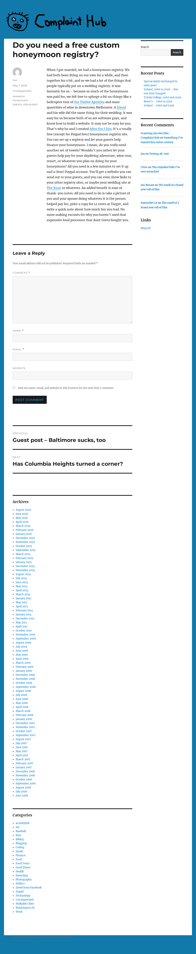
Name (18, 330)
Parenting (22, 875)
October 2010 (24, 630)
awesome (19, 96)
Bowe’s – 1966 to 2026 (158, 101)
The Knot (54, 188)
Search (145, 47)
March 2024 (23, 594)
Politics (20, 883)
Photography (24, 879)
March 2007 (23, 759)
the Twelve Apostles (89, 102)
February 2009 (24, 666)
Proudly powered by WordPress (53, 937)
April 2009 (22, 658)
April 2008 (22, 707)
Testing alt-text (159, 153)
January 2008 (24, 719)
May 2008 (22, 703)
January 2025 (24, 562)
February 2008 (24, 715)
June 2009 (22, 650)
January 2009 (24, 670)
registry (17, 104)
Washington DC (25, 907)
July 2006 (21, 791)
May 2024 (22, 586)
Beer (18, 835)
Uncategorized (22, 90)
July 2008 (21, 695)
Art (18, 827)
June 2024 (22, 582)
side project (30, 104)
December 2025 (25, 538)
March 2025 (23, 554)
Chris (144, 167)
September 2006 (26, 783)
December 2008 (25, 675)
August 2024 (23, 574)
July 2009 (21, 646)
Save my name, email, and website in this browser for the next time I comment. (66, 388)
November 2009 (25, 634)
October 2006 (24, 779)
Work (19, 911)
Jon (15, 80)
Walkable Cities (25, 903)
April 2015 (22, 606)
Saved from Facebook (29, 887)
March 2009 (23, 662)
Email (18, 349)
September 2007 (26, 735)
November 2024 (25, 570)
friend (121, 107)
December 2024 (25, 566)
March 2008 (23, 711)
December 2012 (25, 618)
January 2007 (24, 767)
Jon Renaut (147, 185)
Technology (23, 895)
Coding (20, 847)
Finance (20, 855)
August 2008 (23, 691)
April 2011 (22, 626)
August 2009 (23, 642)
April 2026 (22, 522)
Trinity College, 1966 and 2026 (162, 97)
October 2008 (24, 683)
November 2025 (25, 542)
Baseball (21, 831)
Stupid (20, 891)
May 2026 (22, 518)
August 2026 (23, 509)
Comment (21, 272)
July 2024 (21, 578)
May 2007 (22, 751)
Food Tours (23, 863)
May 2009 (22, 654)
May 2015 (21, 602)
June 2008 (22, 699)
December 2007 (25, 723)
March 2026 (23, 526)
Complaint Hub (22, 937)
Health (20, 871)
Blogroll (145, 228)
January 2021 (23, 598)
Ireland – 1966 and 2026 (159, 105)
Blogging (21, 843)
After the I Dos (101, 129)
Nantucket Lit (149, 202)
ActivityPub (22, 823)
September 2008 (26, 687)
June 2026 (22, 514)
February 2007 (24, 763)
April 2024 (22, 590)
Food (19, 859)
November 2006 (25, 775)
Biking (20, 839)
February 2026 (24, 530)
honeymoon (20, 100)
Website (19, 368)
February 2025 (24, 558)
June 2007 (22, 747)
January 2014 (23, 614)
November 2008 (25, 679)
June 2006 (22, 795)
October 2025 (24, 546)
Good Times (23, 867)
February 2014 (24, 610)
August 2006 (23, 787)
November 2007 (25, 727)
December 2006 (25, 771)
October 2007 (24, 731)
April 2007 (22, 755)
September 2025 (26, 550)
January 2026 (24, 534)
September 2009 (26, 638)
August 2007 (23, 739)
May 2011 (21, 622)
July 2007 (21, 743)
